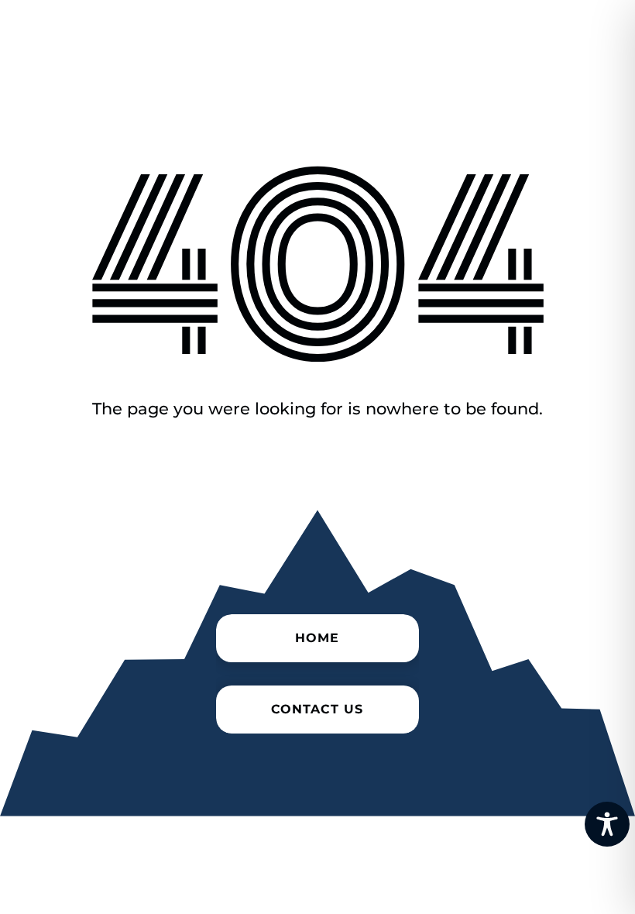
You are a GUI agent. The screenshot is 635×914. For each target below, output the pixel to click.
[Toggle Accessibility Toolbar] (607, 824)
